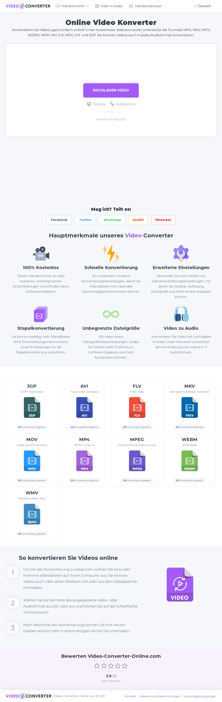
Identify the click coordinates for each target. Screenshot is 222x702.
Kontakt (130, 696)
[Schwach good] (104, 665)
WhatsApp (112, 220)
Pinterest (163, 220)
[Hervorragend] (124, 665)
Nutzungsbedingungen (200, 696)
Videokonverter (73, 6)
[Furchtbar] (97, 665)
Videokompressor (148, 6)
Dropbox (99, 104)
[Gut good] (117, 665)
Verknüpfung (125, 104)
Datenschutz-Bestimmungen (159, 696)
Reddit (138, 220)
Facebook (59, 220)
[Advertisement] (111, 58)
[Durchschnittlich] (111, 665)
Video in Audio (112, 6)
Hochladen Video (111, 90)
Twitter (85, 220)
